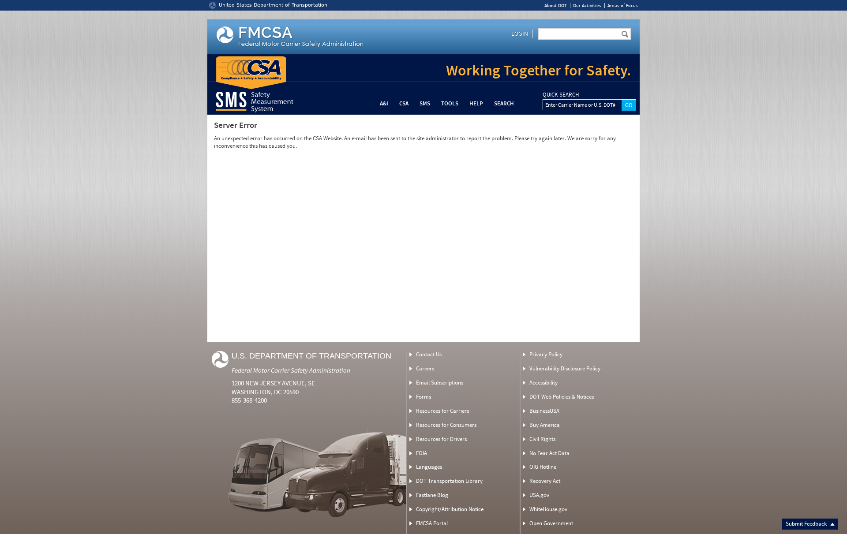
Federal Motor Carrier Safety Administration (291, 370)
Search (504, 103)
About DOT (555, 5)
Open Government (551, 523)
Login (519, 33)
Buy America (544, 425)
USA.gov (539, 495)
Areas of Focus (622, 5)
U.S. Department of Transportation (311, 355)
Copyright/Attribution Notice (449, 509)
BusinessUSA (544, 411)
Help (476, 103)
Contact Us (429, 354)
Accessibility (543, 382)
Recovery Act (544, 481)
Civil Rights (542, 439)
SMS (425, 103)
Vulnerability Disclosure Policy (564, 368)
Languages (429, 467)
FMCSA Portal (432, 523)
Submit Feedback (807, 523)
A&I (384, 103)
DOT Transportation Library (449, 481)
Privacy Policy (545, 354)
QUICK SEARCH (561, 94)
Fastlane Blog (432, 495)
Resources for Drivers (441, 439)
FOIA (421, 453)
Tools (449, 103)
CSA (404, 103)
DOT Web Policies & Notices (561, 396)
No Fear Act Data (549, 453)
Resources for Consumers (446, 425)
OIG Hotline (542, 467)
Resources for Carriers (442, 411)
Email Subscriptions (439, 382)
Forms (423, 396)
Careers (425, 368)
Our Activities (587, 5)
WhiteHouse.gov (548, 509)
